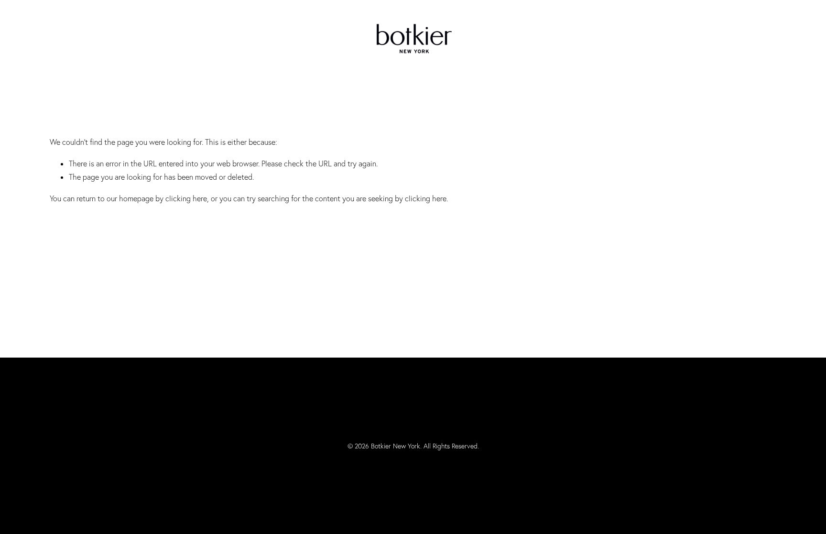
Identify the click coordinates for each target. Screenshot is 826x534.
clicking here (186, 198)
